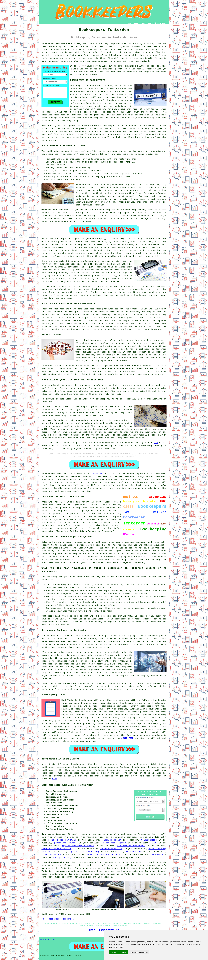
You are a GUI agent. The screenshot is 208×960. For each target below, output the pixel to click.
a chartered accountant (131, 846)
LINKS (136, 23)
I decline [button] (123, 952)
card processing (62, 857)
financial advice (51, 855)
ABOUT (143, 23)
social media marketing (62, 840)
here (54, 779)
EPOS (154, 843)
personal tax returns (85, 712)
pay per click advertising (84, 852)
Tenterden (97, 474)
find (51, 764)
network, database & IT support (104, 855)
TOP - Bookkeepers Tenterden (57, 919)
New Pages (51, 939)
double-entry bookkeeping (112, 709)
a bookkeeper (143, 72)
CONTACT (151, 23)
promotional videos (65, 843)
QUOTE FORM (127, 738)
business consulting (111, 849)
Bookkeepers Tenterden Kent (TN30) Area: (65, 44)
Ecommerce (157, 855)
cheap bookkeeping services (122, 715)
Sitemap (43, 939)
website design (112, 840)
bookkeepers (96, 340)
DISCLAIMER (161, 23)
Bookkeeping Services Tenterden (67, 785)
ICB (156, 443)
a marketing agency (114, 843)
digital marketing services (78, 846)
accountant (81, 131)
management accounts (106, 729)
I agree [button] (113, 952)
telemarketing (149, 840)
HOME (129, 23)
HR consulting (134, 852)
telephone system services (56, 849)
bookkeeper (103, 773)
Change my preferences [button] (139, 952)
